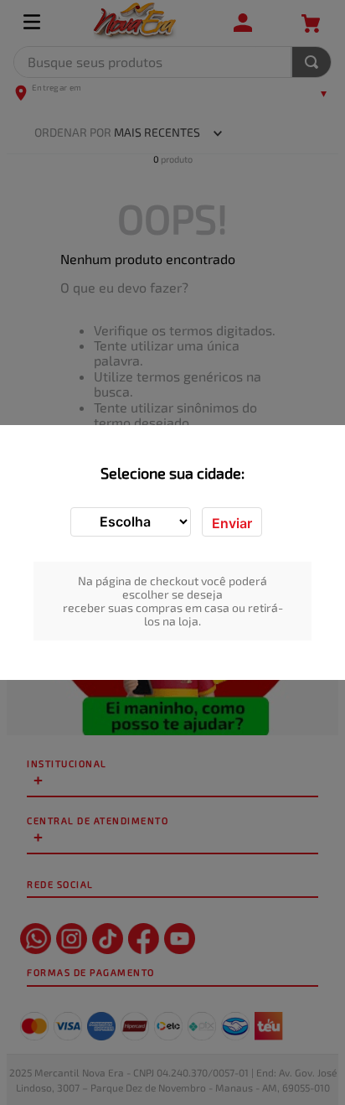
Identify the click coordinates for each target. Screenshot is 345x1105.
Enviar (232, 523)
